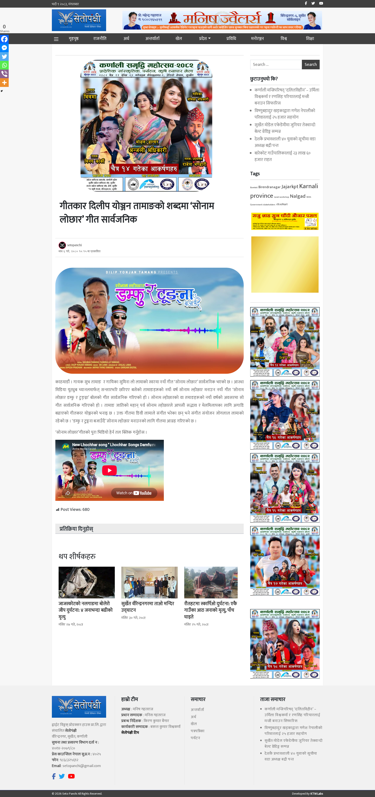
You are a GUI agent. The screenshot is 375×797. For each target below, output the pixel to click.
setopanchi (74, 245)
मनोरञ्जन (257, 38)
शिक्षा (310, 38)
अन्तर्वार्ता (152, 38)
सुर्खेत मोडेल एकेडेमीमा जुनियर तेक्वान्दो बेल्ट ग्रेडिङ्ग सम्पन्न (285, 128)
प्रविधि (231, 38)
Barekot (254, 187)
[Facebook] (4, 39)
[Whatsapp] (4, 65)
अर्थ (126, 38)
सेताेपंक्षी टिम (130, 732)
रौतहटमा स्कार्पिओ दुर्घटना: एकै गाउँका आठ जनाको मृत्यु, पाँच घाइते (210, 610)
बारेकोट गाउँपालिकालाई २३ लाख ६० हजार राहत (283, 156)
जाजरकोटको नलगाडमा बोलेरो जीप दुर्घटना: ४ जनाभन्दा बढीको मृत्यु (86, 610)
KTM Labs (316, 793)
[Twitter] (4, 56)
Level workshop (281, 197)
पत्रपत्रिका (198, 731)
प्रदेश (203, 38)
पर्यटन (195, 738)
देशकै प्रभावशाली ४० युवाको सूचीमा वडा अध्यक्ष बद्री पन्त (285, 142)
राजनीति (100, 38)
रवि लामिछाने (282, 205)
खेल (179, 38)
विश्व (284, 38)
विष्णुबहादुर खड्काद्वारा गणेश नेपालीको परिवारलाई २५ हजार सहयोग (285, 114)
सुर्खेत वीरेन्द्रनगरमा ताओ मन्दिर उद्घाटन (147, 607)
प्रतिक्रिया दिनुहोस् (76, 529)
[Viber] (4, 74)
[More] (4, 82)
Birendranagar (269, 187)
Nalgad (298, 196)
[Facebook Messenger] (4, 47)
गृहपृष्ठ (74, 38)
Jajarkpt (289, 187)
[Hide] (1, 91)
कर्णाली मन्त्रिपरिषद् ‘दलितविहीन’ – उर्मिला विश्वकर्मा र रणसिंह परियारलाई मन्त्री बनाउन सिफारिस (287, 96)
